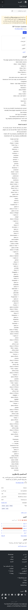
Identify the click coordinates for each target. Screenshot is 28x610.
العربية (21, 591)
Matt (25, 580)
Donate (10, 571)
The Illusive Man (19, 28)
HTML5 (11, 505)
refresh (3, 505)
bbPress (24, 582)
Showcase (10, 554)
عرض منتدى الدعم (22, 546)
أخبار (25, 557)
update (3, 508)
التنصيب (23, 45)
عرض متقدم (24, 512)
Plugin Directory (23, 6)
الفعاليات (11, 568)
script (7, 508)
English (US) (4, 502)
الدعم (24, 52)
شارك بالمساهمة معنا (8, 566)
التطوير (23, 48)
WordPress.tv (23, 573)
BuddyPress (24, 585)
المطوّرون (24, 571)
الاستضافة (24, 559)
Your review (24, 535)
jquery (7, 505)
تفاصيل (23, 37)
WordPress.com (22, 578)
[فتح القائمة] (2, 2)
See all (3, 535)
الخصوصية (24, 561)
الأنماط (11, 561)
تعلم (26, 566)
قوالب (12, 557)
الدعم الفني (24, 568)
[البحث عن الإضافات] (12, 11)
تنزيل (25, 32)
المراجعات (23, 41)
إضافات (11, 559)
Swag (11, 573)
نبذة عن (25, 554)
